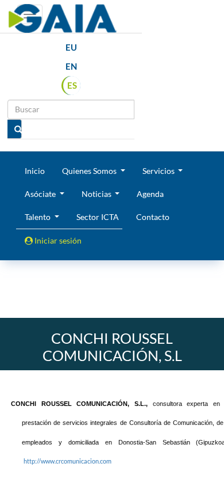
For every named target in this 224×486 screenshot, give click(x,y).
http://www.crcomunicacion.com (67, 461)
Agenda (150, 194)
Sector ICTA (97, 217)
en (71, 66)
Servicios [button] (159, 171)
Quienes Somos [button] (90, 171)
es (72, 85)
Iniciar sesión (57, 240)
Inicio (35, 171)
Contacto (152, 217)
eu (71, 47)
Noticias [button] (97, 194)
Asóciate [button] (41, 194)
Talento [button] (38, 217)
